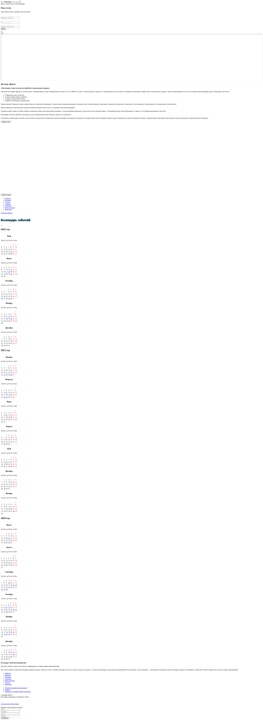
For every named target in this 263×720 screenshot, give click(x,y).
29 (9, 298)
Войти (3, 29)
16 (9, 538)
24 (4, 397)
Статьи (7, 202)
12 (11, 269)
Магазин (8, 200)
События (8, 206)
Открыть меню (6, 195)
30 (11, 375)
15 (7, 538)
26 (11, 274)
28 (13, 511)
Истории (8, 677)
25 (7, 397)
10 (9, 583)
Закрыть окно (6, 122)
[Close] (1, 31)
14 (7, 607)
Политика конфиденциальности (16, 688)
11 (6, 393)
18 (9, 272)
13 (7, 462)
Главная (7, 198)
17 (7, 272)
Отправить (5, 718)
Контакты (8, 209)
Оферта (7, 690)
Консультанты (10, 208)
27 (4, 375)
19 (13, 585)
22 (11, 251)
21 (7, 610)
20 (11, 319)
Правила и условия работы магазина (18, 691)
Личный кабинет (7, 213)
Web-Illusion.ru (35, 697)
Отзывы (8, 204)
